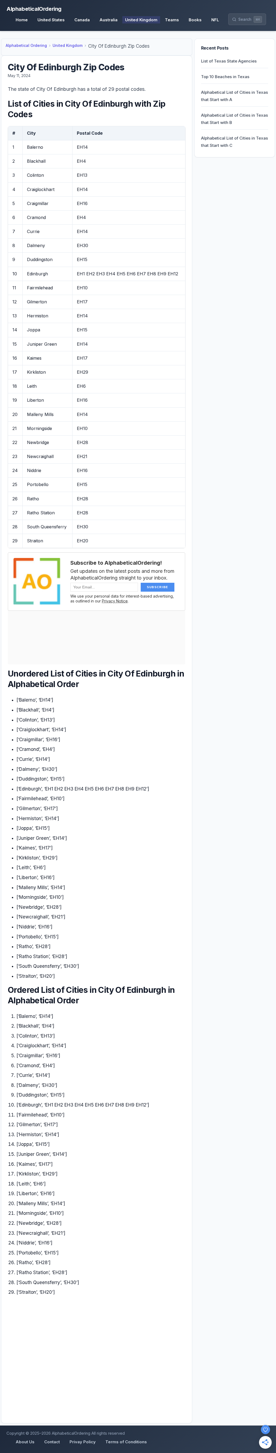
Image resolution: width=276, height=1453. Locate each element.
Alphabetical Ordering (26, 45)
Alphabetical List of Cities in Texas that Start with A (234, 96)
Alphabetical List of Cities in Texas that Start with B (234, 119)
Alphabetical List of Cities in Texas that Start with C (234, 142)
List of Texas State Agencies (229, 61)
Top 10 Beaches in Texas (225, 76)
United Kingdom (67, 45)
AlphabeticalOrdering (33, 9)
